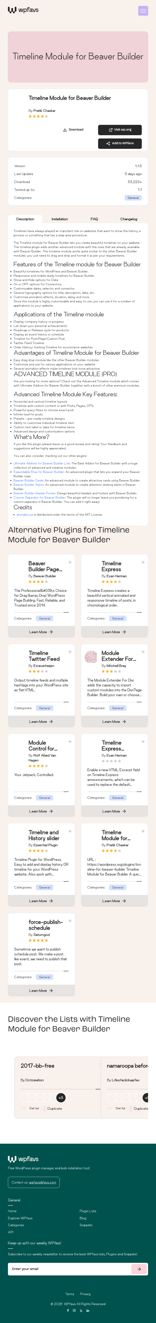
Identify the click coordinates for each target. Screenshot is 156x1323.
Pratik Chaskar (44, 110)
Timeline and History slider (44, 835)
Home (12, 1211)
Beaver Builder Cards (28, 480)
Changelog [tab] (128, 219)
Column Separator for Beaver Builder (39, 497)
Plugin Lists (88, 1211)
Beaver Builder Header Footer (34, 493)
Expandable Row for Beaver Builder (39, 472)
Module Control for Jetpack (41, 748)
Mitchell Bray (116, 665)
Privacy (85, 1294)
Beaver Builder (45, 576)
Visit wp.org (122, 129)
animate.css (25, 514)
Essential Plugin (46, 845)
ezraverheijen (44, 665)
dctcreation (35, 1080)
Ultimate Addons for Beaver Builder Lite (42, 463)
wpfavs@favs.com (42, 1182)
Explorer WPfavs (20, 1218)
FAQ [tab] (94, 219)
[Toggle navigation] (143, 11)
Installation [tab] (60, 219)
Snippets (86, 1225)
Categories (16, 1225)
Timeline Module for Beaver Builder (114, 841)
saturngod (42, 934)
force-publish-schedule (46, 925)
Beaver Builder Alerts (28, 484)
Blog (83, 1218)
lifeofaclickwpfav (126, 1080)
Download (75, 129)
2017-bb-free (37, 1066)
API (10, 1232)
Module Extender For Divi (117, 659)
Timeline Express (111, 566)
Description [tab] (25, 219)
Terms (69, 1294)
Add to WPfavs (122, 143)
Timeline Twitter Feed (44, 656)
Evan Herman (117, 576)
